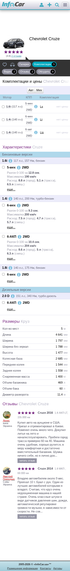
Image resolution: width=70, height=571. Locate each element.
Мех (39, 90)
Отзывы (26, 71)
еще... (11, 189)
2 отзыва (16, 56)
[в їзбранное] (4, 64)
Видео (9, 71)
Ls (41, 106)
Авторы (57, 568)
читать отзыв (27, 460)
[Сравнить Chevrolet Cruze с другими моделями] (12, 64)
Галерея (24, 64)
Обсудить (45, 71)
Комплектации (44, 64)
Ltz (42, 132)
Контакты (45, 568)
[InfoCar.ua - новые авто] (13, 5)
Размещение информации (22, 568)
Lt (41, 119)
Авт (31, 90)
